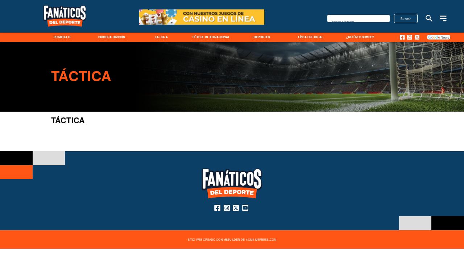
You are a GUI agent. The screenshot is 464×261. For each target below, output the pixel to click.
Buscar (406, 18)
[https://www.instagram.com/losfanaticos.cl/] (409, 37)
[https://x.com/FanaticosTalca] (417, 37)
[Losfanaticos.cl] (429, 18)
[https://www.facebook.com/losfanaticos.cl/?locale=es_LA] (402, 37)
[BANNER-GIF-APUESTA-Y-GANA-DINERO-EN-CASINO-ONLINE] (202, 24)
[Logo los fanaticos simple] (65, 31)
